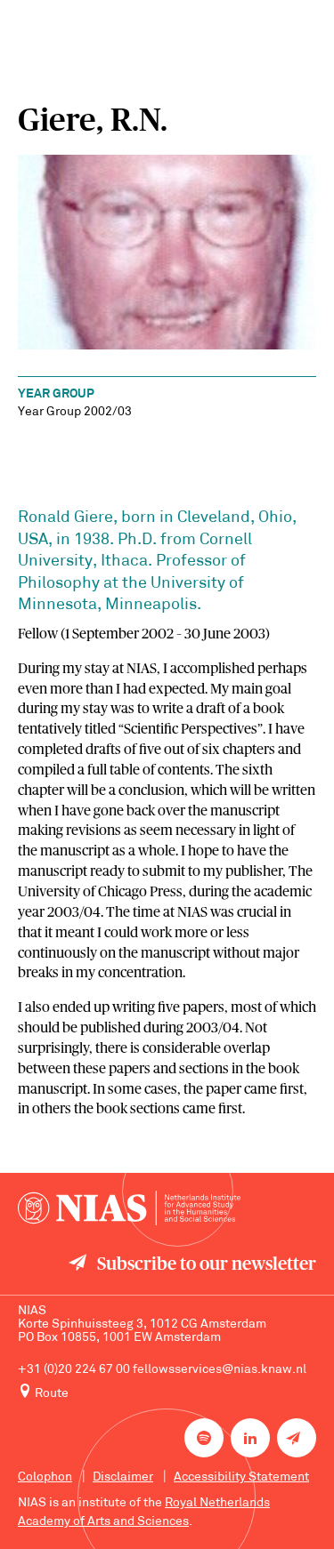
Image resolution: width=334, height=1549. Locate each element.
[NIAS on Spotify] (204, 1437)
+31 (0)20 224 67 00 (74, 1369)
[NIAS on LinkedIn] (250, 1437)
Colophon (45, 1477)
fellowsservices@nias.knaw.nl (219, 1369)
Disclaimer (123, 1477)
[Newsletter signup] (296, 1437)
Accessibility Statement (241, 1477)
